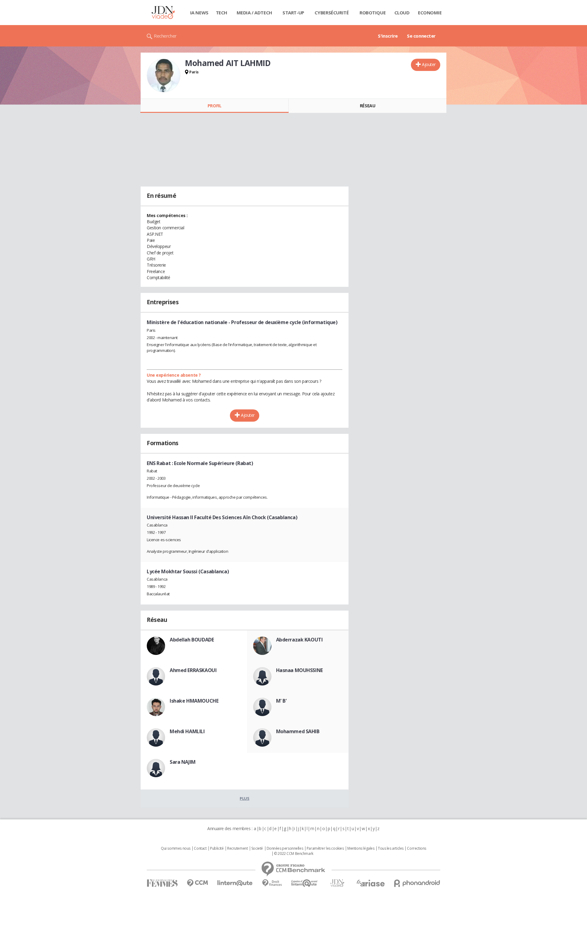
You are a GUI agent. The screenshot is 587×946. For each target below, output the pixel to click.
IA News (199, 12)
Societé (257, 848)
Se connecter (421, 36)
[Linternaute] (235, 883)
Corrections (416, 848)
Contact (200, 848)
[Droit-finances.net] (272, 883)
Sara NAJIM (183, 762)
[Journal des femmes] (162, 883)
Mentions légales (360, 848)
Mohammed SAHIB (297, 731)
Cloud (402, 12)
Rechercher (165, 36)
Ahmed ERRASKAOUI (193, 670)
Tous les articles (391, 848)
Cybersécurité (332, 12)
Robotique (373, 12)
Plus (244, 798)
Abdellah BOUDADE (192, 639)
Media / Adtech (254, 12)
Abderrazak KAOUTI (299, 639)
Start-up (293, 12)
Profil (214, 106)
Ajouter (429, 64)
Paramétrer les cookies (325, 848)
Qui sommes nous (175, 848)
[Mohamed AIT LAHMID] (163, 75)
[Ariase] (370, 883)
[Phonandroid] (417, 883)
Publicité (216, 848)
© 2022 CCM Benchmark (293, 854)
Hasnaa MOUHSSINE (299, 670)
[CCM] (197, 883)
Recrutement (237, 848)
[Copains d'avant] (304, 883)
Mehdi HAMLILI (187, 731)
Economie (430, 12)
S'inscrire (388, 36)
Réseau (367, 106)
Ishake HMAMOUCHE (194, 700)
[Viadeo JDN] (337, 883)
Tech (221, 12)
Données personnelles (285, 848)
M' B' (281, 700)
